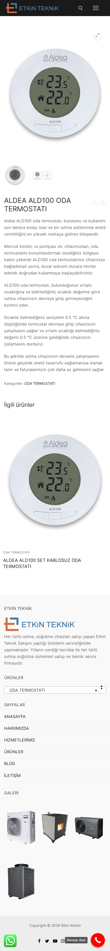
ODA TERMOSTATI (39, 383)
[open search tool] (80, 8)
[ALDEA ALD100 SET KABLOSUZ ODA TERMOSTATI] (103, 202)
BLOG (9, 763)
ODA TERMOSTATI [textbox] (53, 690)
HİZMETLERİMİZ (19, 740)
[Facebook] (39, 941)
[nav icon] (95, 8)
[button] (97, 35)
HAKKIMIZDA (16, 728)
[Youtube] (55, 941)
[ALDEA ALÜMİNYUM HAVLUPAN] (94, 202)
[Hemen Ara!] (98, 940)
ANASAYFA (15, 716)
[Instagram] (63, 941)
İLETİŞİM (12, 775)
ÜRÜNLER (13, 751)
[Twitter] (47, 941)
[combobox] (55, 689)
